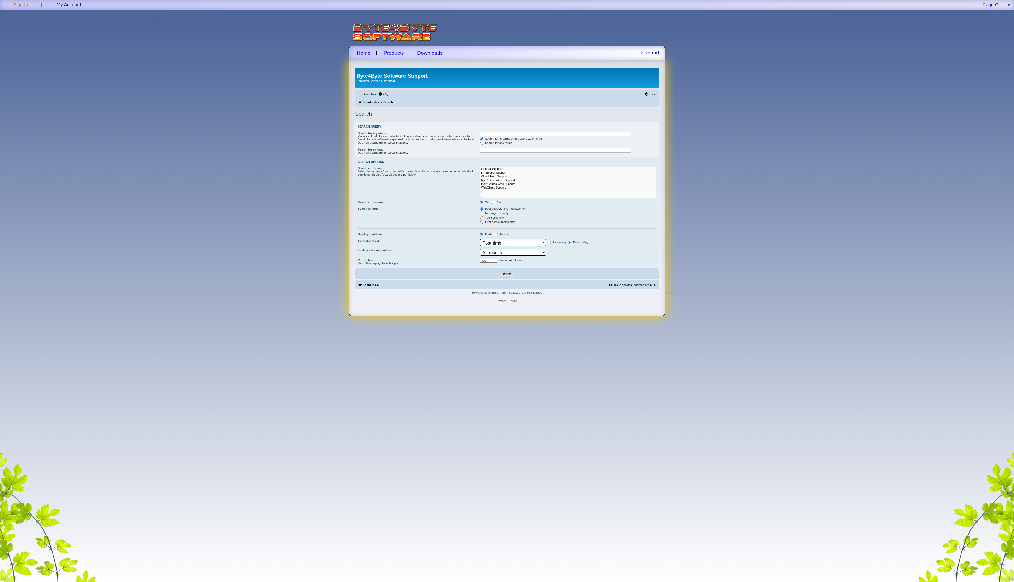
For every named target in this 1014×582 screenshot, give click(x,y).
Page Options (997, 4)
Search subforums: (371, 202)
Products (394, 53)
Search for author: (370, 149)
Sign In (20, 4)
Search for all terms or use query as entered (513, 138)
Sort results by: (368, 240)
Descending (580, 242)
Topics (503, 234)
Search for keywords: (372, 133)
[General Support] (568, 169)
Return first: (366, 260)
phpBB (492, 292)
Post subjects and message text (505, 208)
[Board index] (359, 70)
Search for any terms (498, 142)
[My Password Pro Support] (568, 180)
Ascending (559, 242)
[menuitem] (383, 94)
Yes (487, 202)
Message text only (496, 213)
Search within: (368, 208)
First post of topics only (499, 221)
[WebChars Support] (568, 188)
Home (363, 53)
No (498, 202)
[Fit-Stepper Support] (568, 173)
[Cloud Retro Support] (568, 177)
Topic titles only (494, 217)
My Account (69, 4)
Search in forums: (370, 168)
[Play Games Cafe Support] (568, 184)
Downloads (430, 53)
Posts (488, 234)
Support (650, 52)
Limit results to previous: (375, 250)
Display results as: (370, 234)
